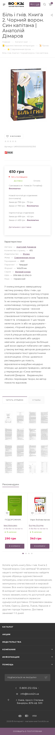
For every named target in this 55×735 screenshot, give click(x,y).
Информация (11, 657)
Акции (6, 634)
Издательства (11, 642)
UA (37, 4)
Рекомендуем (10, 484)
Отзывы (36, 400)
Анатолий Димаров (26, 247)
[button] (23, 553)
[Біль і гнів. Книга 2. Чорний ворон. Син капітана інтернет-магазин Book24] (27, 94)
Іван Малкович (10, 525)
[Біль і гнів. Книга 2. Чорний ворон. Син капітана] (8, 417)
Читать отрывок (14, 400)
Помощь (7, 664)
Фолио (26, 254)
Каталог (7, 627)
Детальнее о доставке (20, 227)
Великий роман (23, 272)
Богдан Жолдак (36, 525)
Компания (8, 649)
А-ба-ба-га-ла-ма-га (13, 528)
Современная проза (24, 257)
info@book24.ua (30, 693)
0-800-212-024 (28, 688)
